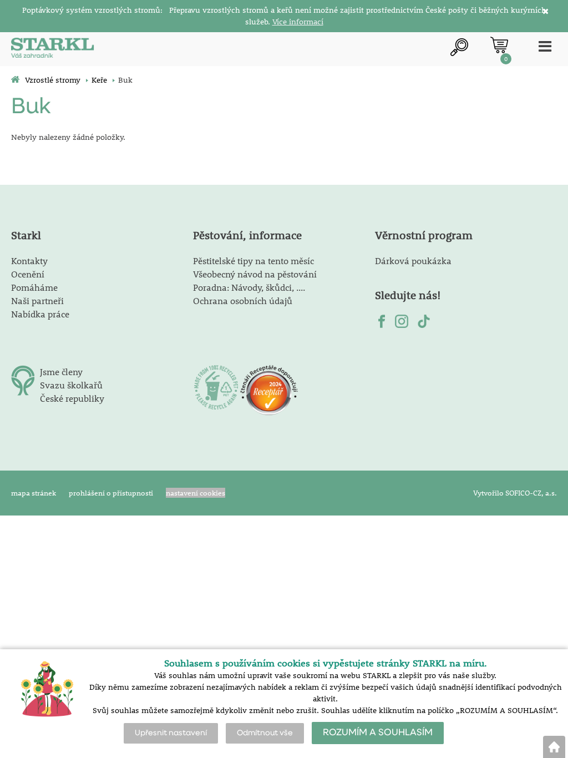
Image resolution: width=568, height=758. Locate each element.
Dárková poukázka (413, 260)
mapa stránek (33, 493)
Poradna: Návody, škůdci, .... (249, 287)
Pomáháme (34, 287)
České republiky (72, 398)
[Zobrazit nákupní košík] (499, 45)
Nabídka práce (40, 314)
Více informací (297, 22)
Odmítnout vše (265, 733)
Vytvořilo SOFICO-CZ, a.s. (515, 493)
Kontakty (29, 260)
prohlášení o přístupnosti (111, 493)
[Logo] (52, 49)
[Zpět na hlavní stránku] (554, 747)
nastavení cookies (195, 493)
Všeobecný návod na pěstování (255, 274)
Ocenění (27, 274)
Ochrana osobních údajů (242, 300)
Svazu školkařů (71, 385)
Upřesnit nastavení (171, 733)
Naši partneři (37, 300)
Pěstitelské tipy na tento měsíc (253, 260)
